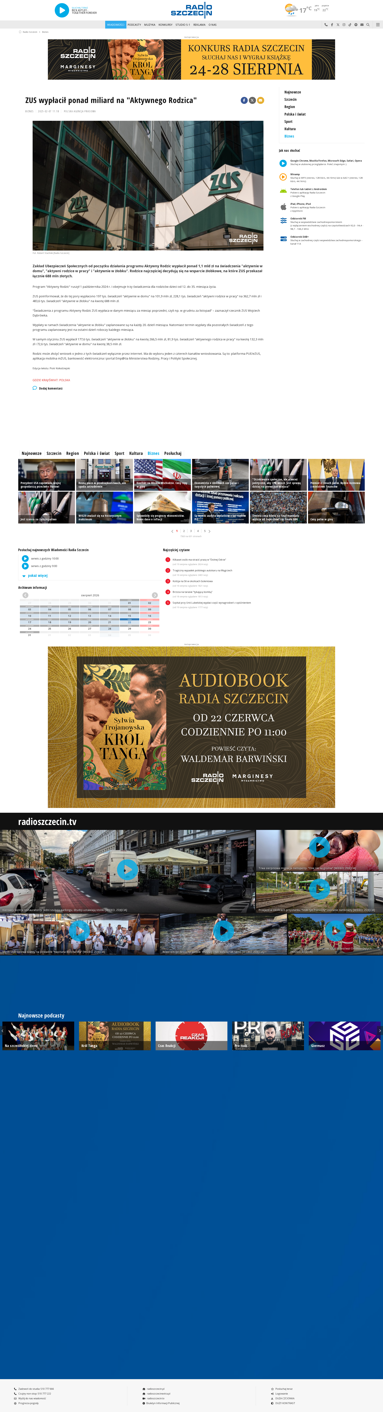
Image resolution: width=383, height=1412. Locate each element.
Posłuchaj (173, 453)
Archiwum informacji (32, 587)
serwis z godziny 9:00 (43, 566)
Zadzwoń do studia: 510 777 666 (36, 1388)
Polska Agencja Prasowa (80, 111)
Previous (3, 1030)
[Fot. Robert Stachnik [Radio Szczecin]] (148, 186)
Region (289, 106)
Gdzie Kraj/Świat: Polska (51, 380)
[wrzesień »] (147, 595)
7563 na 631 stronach (191, 536)
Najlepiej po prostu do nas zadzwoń (326, 25)
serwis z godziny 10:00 (44, 558)
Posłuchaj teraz (284, 1388)
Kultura (290, 128)
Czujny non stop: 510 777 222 (34, 1393)
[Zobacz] (191, 59)
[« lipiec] (33, 595)
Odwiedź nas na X (338, 25)
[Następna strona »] (209, 531)
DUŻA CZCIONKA (284, 1398)
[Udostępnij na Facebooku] (244, 100)
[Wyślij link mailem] (260, 100)
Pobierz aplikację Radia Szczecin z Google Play (308, 192)
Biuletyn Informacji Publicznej (163, 1403)
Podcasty (134, 24)
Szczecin (290, 99)
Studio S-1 (183, 24)
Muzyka (149, 24)
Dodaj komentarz (51, 388)
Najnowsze (292, 92)
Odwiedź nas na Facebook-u (332, 25)
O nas (213, 24)
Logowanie (281, 1393)
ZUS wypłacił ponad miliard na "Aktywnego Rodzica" (111, 100)
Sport (288, 121)
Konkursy (165, 24)
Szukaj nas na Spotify (356, 25)
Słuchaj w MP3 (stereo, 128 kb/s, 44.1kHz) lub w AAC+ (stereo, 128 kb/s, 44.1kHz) (326, 178)
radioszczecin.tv (47, 821)
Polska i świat (295, 114)
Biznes (45, 31)
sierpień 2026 (90, 595)
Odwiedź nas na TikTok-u (350, 25)
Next (380, 1030)
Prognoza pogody (28, 1403)
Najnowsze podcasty (41, 1015)
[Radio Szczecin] (191, 10)
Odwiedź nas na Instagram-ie (344, 25)
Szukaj (368, 25)
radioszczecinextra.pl (158, 1393)
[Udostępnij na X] (252, 100)
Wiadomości (115, 24)
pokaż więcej (37, 575)
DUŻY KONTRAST (285, 1403)
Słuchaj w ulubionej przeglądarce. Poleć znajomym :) (326, 162)
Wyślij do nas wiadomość (362, 25)
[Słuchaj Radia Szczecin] (62, 10)
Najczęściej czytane (176, 550)
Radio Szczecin (30, 31)
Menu (378, 25)
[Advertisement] (108, 419)
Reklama (199, 24)
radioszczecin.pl (155, 1388)
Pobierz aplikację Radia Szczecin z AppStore (307, 207)
